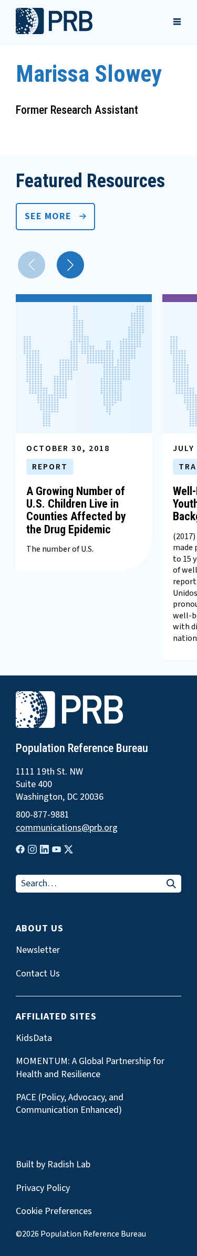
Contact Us (38, 974)
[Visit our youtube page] (56, 849)
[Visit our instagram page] (32, 849)
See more (48, 216)
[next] (70, 264)
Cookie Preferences (54, 1211)
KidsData (34, 1038)
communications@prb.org (67, 828)
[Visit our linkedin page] (44, 849)
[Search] (171, 884)
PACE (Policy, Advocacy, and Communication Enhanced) (69, 1104)
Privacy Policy (43, 1188)
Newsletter (38, 950)
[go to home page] (54, 31)
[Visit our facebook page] (20, 849)
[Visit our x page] (68, 849)
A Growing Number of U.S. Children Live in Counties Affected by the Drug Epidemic (76, 510)
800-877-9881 (42, 815)
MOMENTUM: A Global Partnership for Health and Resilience (90, 1067)
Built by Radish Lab (53, 1164)
